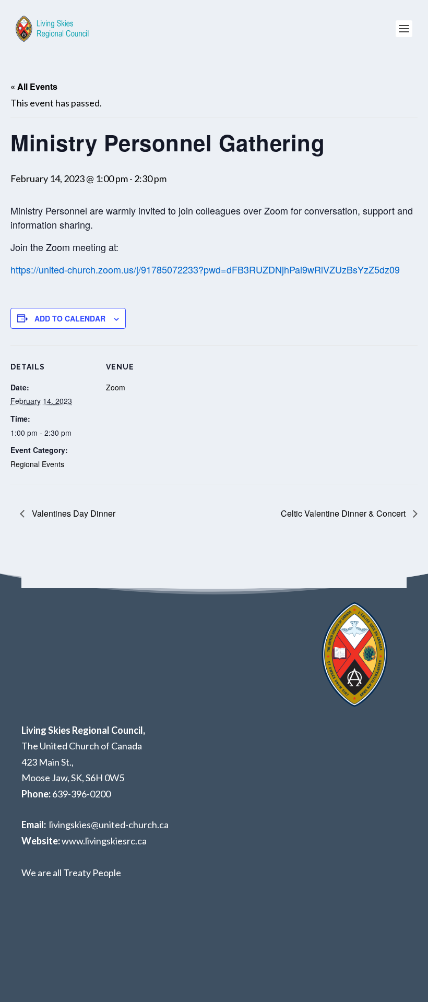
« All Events (33, 86)
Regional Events (37, 464)
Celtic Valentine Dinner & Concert (344, 513)
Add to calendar (69, 318)
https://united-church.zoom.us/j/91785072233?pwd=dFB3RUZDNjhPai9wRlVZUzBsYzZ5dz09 (205, 269)
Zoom (115, 387)
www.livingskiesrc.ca (104, 840)
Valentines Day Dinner (72, 513)
